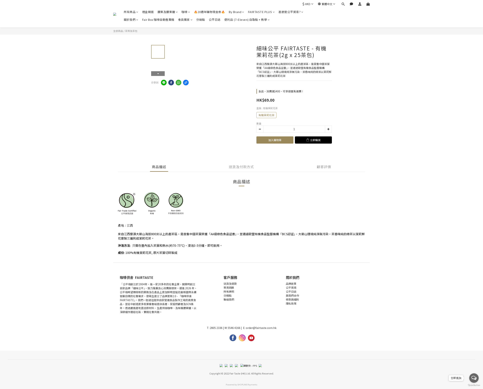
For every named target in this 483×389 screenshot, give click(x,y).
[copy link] (186, 82)
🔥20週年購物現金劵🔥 (209, 12)
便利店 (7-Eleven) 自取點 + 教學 (245, 20)
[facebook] (171, 82)
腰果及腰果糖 (166, 12)
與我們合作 (292, 295)
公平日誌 (215, 20)
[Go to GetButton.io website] (474, 385)
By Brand (235, 12)
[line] (164, 82)
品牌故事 (291, 283)
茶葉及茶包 (131, 31)
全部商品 (118, 31)
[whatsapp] (178, 82)
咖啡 (184, 12)
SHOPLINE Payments (247, 384)
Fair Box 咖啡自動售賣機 (158, 20)
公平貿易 (291, 287)
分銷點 (200, 20)
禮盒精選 (148, 12)
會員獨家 (184, 20)
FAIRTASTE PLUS (260, 12)
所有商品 (129, 12)
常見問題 (229, 287)
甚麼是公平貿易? (289, 12)
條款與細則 (292, 299)
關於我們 (129, 20)
